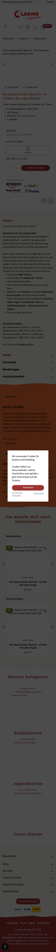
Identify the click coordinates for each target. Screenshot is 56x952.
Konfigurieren (39, 493)
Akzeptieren (28, 488)
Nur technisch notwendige (17, 494)
